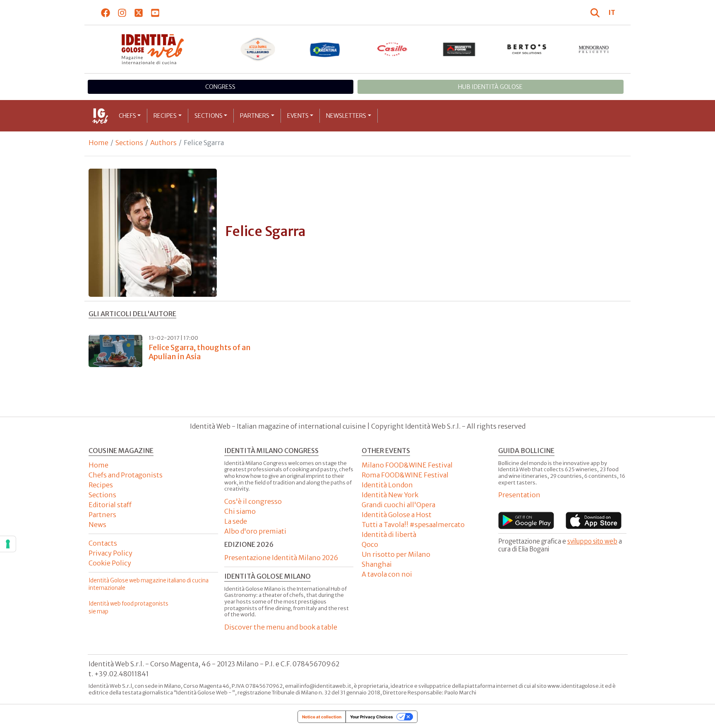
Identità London (387, 485)
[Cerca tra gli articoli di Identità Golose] (596, 12)
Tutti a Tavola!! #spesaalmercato (413, 524)
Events (298, 115)
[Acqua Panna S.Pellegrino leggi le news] (258, 49)
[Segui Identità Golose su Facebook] (105, 12)
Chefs (127, 115)
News (97, 524)
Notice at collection (321, 716)
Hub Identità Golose (490, 87)
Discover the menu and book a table (280, 627)
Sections (208, 115)
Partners (254, 115)
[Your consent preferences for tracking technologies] (8, 544)
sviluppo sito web (592, 541)
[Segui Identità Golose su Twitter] (138, 12)
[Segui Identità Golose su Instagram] (122, 12)
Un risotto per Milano (396, 554)
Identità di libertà (389, 534)
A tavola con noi (387, 574)
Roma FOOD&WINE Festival (405, 475)
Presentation (519, 495)
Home (98, 142)
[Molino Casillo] (392, 49)
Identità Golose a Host (397, 514)
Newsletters (346, 115)
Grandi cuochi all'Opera (398, 505)
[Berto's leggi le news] (527, 49)
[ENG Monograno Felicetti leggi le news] (594, 49)
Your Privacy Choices (371, 716)
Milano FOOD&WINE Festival (407, 465)
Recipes (165, 115)
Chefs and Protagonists (126, 475)
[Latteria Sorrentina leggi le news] (325, 49)
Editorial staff (110, 505)
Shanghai (377, 564)
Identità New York (390, 495)
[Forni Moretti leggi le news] (459, 49)
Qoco (370, 544)
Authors (163, 142)
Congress (220, 87)
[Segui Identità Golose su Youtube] (155, 12)
